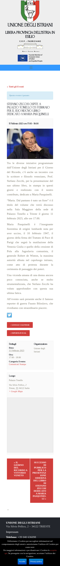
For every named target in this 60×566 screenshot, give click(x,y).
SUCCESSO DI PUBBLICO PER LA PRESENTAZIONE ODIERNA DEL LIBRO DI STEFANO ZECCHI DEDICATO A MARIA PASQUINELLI (39, 480)
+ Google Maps (16, 391)
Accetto (22, 562)
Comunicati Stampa (17, 364)
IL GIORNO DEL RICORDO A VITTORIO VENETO (20, 469)
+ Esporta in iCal (18, 333)
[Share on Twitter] (9, 315)
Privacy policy (36, 562)
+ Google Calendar (19, 325)
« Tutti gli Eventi (15, 86)
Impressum (12, 531)
